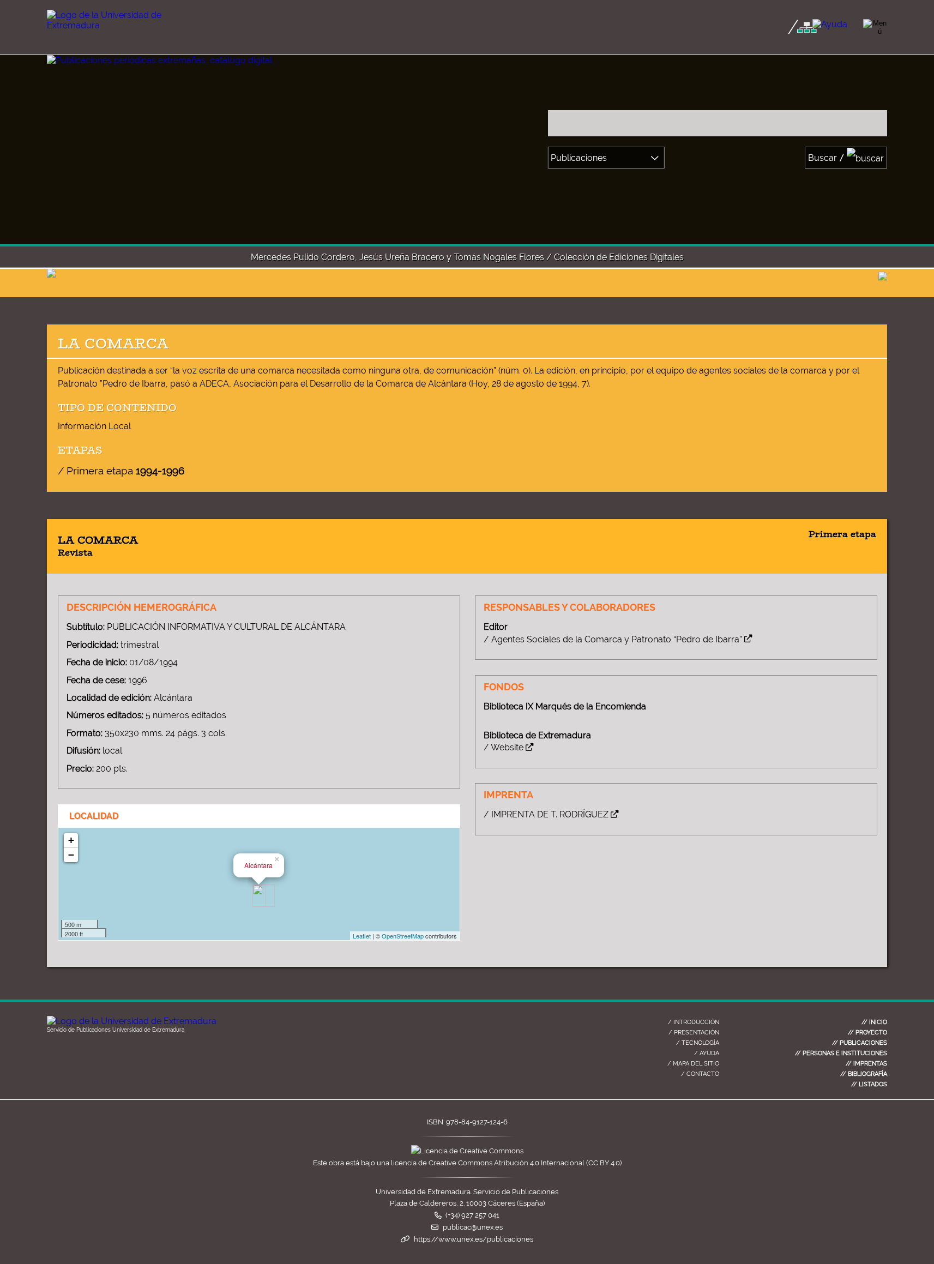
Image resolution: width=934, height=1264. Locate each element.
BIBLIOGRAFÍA (863, 1074)
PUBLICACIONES (859, 1042)
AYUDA (706, 1053)
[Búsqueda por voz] (875, 123)
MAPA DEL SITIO (693, 1063)
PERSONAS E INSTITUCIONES (841, 1053)
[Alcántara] (259, 895)
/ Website (503, 747)
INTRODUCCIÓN (693, 1022)
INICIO (874, 1022)
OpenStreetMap (403, 935)
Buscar (826, 158)
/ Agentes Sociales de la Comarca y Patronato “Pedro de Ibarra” (613, 639)
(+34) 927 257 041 (472, 1215)
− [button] (71, 854)
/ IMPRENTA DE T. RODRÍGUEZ (546, 814)
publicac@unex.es (473, 1227)
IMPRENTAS (866, 1063)
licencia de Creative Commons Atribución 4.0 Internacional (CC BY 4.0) (506, 1163)
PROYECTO (867, 1032)
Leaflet (362, 935)
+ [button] (71, 840)
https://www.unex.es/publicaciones (473, 1239)
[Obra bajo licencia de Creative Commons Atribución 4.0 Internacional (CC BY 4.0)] (467, 1151)
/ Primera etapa (121, 471)
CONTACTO (700, 1074)
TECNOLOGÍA (697, 1042)
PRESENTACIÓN (693, 1032)
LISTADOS (869, 1084)
